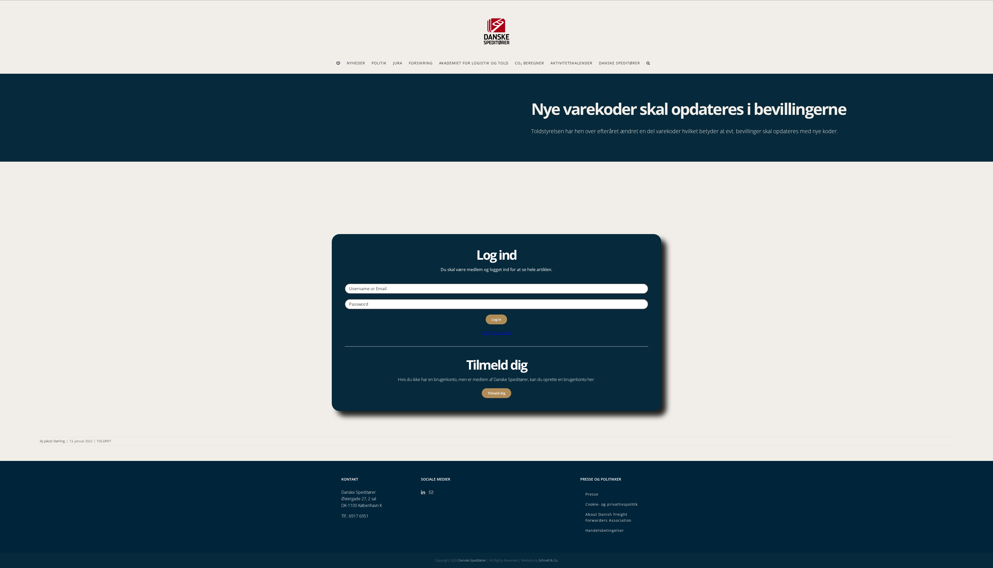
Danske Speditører (472, 560)
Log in (496, 319)
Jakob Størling (54, 441)
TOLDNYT (104, 441)
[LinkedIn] (423, 492)
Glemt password (496, 332)
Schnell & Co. (548, 560)
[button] (648, 63)
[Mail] (431, 492)
